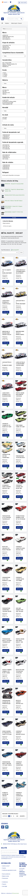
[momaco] (14, 8)
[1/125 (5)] (14, 76)
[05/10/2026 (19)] (14, 155)
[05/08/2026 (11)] (14, 137)
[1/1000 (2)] (14, 74)
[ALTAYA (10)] (14, 35)
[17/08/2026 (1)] (14, 136)
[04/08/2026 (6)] (14, 138)
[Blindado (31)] (14, 66)
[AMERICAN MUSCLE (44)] (14, 36)
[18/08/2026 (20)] (14, 135)
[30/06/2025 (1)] (14, 156)
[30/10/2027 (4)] (14, 145)
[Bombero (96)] (14, 49)
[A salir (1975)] (14, 100)
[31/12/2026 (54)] (14, 148)
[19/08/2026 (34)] (14, 165)
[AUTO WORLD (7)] (14, 39)
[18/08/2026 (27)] (14, 166)
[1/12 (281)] (14, 75)
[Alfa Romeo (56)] (14, 92)
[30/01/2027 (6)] (14, 147)
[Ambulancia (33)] (14, 48)
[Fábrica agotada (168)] (14, 104)
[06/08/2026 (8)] (14, 169)
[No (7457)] (14, 117)
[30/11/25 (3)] (14, 158)
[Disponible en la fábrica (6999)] (14, 101)
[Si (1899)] (14, 119)
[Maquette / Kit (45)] (14, 65)
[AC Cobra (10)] (14, 90)
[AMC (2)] (14, 94)
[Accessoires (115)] (14, 45)
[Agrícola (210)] (14, 46)
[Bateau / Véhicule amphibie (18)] (14, 64)
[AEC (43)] (14, 91)
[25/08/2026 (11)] (14, 157)
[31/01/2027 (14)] (14, 146)
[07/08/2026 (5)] (14, 167)
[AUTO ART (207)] (14, 37)
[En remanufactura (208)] (14, 102)
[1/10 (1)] (14, 72)
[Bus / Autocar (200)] (14, 62)
